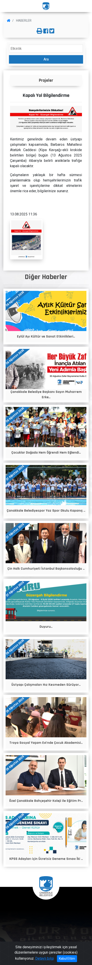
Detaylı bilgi (44, 958)
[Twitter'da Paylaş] (51, 31)
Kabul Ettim (67, 958)
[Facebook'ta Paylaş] (45, 31)
